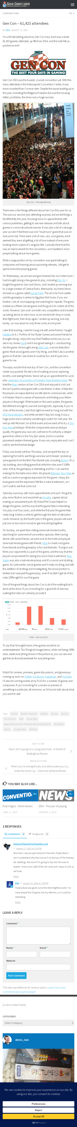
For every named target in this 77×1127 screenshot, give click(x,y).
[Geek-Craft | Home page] (20, 4)
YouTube (67, 676)
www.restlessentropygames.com (30, 843)
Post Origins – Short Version (18, 806)
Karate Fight (37, 293)
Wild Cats (43, 347)
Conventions (11, 13)
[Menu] (72, 4)
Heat (44, 543)
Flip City (61, 280)
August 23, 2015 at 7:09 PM (35, 883)
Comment (12, 923)
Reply (16, 876)
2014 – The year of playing (52, 806)
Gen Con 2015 (10, 719)
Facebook (38, 676)
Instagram (50, 676)
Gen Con (64, 713)
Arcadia (46, 497)
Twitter (28, 676)
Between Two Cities (61, 473)
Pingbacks (40, 834)
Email (44, 947)
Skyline (64, 460)
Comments (16, 834)
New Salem (59, 724)
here (23, 343)
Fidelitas (7, 334)
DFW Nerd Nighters (13, 414)
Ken (8, 30)
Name (10, 947)
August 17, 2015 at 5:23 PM (29, 848)
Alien (14, 384)
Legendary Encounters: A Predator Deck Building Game (38, 380)
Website (10, 960)
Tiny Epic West (20, 729)
